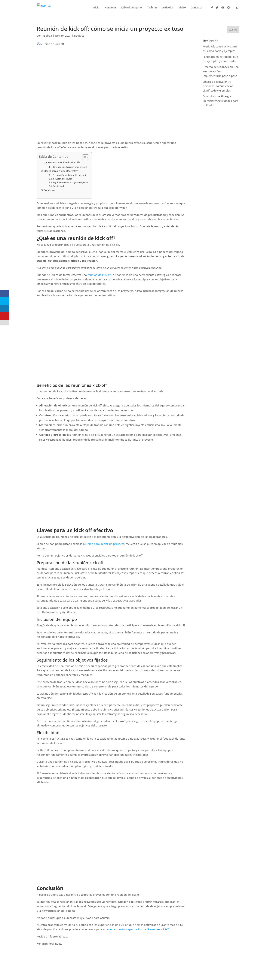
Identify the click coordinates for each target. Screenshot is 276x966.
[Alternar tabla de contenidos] (83, 157)
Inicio (96, 7)
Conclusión (50, 190)
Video (182, 7)
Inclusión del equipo (62, 178)
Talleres (152, 7)
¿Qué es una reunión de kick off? (62, 162)
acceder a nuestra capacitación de (136, 929)
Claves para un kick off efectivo (61, 171)
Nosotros (110, 7)
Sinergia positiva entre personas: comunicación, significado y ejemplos (218, 86)
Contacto (197, 7)
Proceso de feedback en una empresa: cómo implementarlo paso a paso (221, 71)
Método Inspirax (132, 7)
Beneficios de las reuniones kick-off (70, 166)
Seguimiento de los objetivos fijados (70, 182)
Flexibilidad (58, 186)
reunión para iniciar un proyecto (103, 544)
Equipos (79, 35)
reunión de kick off (99, 275)
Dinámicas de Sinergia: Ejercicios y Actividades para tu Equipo (220, 101)
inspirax (47, 35)
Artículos (168, 7)
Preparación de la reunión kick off (69, 175)
